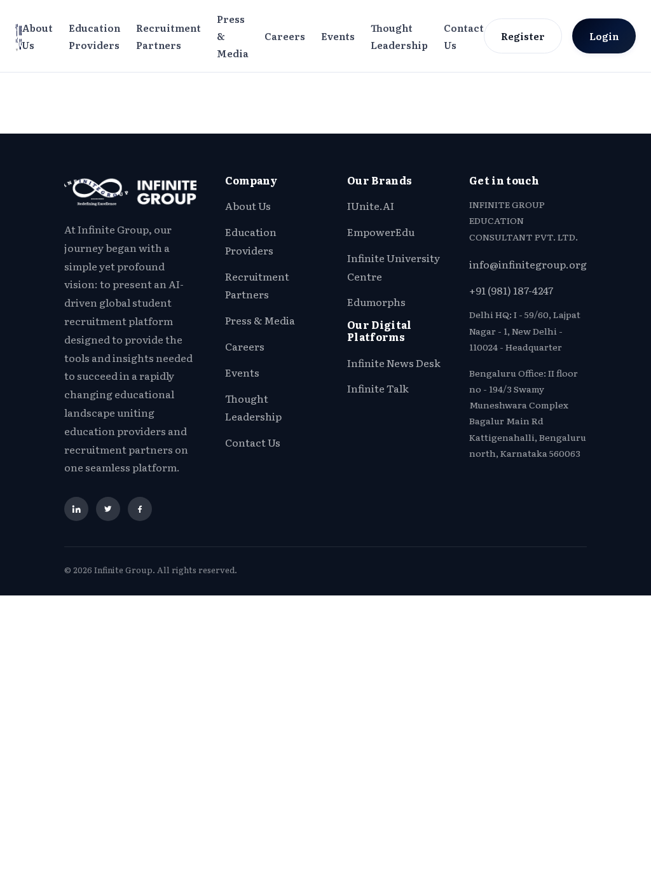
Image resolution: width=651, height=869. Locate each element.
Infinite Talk (378, 388)
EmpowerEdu (381, 231)
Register (523, 36)
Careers (284, 36)
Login (604, 36)
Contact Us (464, 36)
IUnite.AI (370, 205)
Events (338, 36)
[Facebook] (140, 509)
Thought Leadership (399, 36)
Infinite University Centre (393, 267)
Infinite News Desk (394, 362)
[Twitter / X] (108, 509)
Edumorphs (376, 301)
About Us (37, 36)
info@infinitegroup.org (528, 264)
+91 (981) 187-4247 (511, 290)
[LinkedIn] (76, 509)
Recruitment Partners (168, 36)
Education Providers (94, 36)
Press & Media (233, 35)
